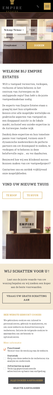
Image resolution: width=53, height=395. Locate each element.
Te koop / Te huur (13, 30)
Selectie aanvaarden (26, 388)
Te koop (11, 195)
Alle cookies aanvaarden (26, 380)
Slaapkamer (10, 45)
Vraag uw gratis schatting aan (26, 297)
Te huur (32, 195)
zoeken (39, 45)
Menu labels (47, 6)
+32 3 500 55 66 (38, 6)
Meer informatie (12, 342)
